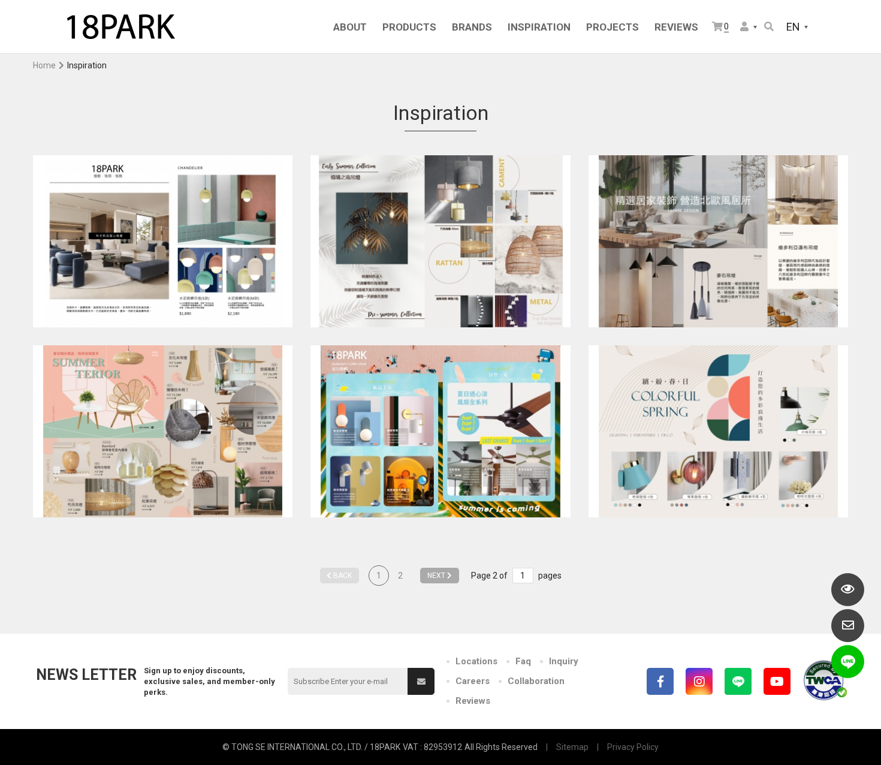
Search (769, 27)
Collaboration (536, 681)
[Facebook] (660, 681)
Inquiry (563, 661)
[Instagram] (699, 681)
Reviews (472, 700)
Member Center (749, 27)
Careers (472, 681)
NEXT (437, 575)
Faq (523, 661)
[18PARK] (120, 27)
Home (44, 65)
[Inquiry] (847, 625)
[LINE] (738, 681)
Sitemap (572, 747)
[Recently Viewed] (847, 589)
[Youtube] (777, 681)
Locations (476, 661)
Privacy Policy (633, 747)
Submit (421, 681)
